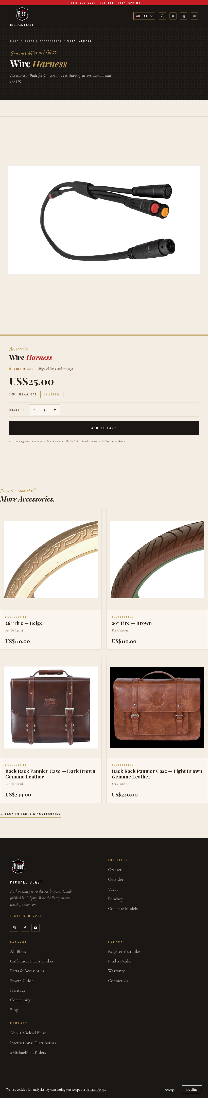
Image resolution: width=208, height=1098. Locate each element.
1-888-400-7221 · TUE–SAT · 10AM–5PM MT (104, 2)
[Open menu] (194, 16)
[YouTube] (35, 928)
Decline (192, 1089)
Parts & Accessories (43, 41)
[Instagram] (14, 928)
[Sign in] (173, 16)
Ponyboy (115, 899)
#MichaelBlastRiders (28, 1052)
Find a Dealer (120, 961)
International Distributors (33, 1042)
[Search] (162, 16)
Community (20, 1000)
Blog (14, 1009)
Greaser (115, 869)
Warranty (116, 970)
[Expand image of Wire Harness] (104, 220)
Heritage (17, 990)
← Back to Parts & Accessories (30, 813)
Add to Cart (104, 428)
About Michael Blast (28, 1033)
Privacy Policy (95, 1089)
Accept (170, 1089)
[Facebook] (25, 928)
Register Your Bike (124, 951)
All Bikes (18, 951)
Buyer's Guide (21, 980)
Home (14, 41)
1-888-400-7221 (26, 915)
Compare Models (123, 908)
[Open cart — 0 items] (183, 16)
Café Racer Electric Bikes (32, 961)
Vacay (113, 889)
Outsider (115, 879)
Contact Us (118, 980)
